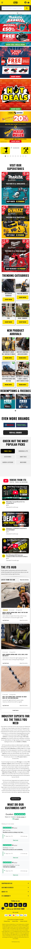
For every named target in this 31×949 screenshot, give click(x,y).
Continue (22, 479)
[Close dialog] (29, 465)
